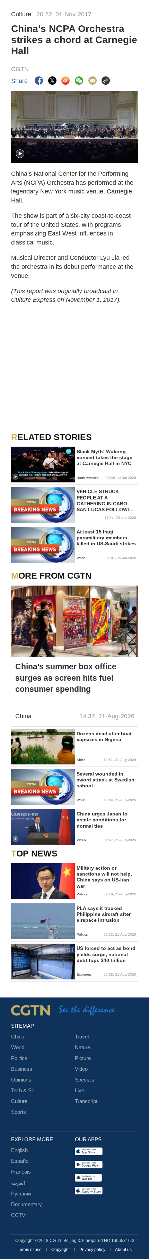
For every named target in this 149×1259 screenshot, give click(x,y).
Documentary (26, 1204)
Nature (82, 1047)
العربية (18, 1183)
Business (21, 1069)
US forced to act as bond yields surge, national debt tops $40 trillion (106, 954)
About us (123, 1249)
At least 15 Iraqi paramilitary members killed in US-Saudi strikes (106, 537)
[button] (20, 154)
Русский (21, 1193)
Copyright (61, 1249)
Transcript (86, 1101)
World (17, 1047)
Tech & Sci (23, 1090)
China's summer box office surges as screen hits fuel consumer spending (65, 677)
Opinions (21, 1080)
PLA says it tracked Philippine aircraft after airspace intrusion (104, 914)
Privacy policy (92, 1249)
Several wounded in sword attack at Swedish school (105, 779)
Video (81, 1069)
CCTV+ (19, 1215)
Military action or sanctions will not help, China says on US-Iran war (104, 877)
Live (79, 1090)
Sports (18, 1112)
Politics (19, 1058)
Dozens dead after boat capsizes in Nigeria (104, 736)
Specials (84, 1080)
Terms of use (30, 1249)
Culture (19, 1101)
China (17, 1036)
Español (20, 1161)
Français (21, 1172)
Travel (82, 1036)
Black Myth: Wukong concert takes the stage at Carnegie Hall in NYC (104, 457)
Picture (83, 1058)
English (19, 1150)
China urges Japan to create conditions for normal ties (102, 819)
